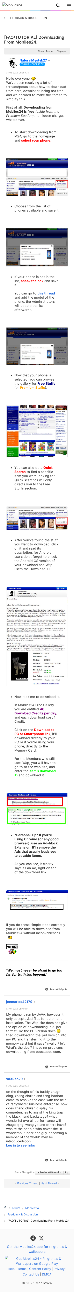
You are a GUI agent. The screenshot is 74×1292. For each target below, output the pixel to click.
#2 (66, 999)
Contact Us (31, 1274)
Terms (22, 1269)
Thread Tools (45, 51)
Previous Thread (27, 1183)
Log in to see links (20, 1145)
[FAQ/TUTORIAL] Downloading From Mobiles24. (34, 40)
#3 (66, 1076)
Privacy (59, 1269)
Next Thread (49, 1183)
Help (11, 1269)
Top (66, 1172)
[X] (41, 1238)
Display (61, 51)
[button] (58, 5)
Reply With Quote (58, 989)
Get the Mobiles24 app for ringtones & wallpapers (37, 1249)
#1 (66, 58)
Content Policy (40, 1269)
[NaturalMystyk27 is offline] (12, 63)
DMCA (46, 1274)
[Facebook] (33, 1238)
